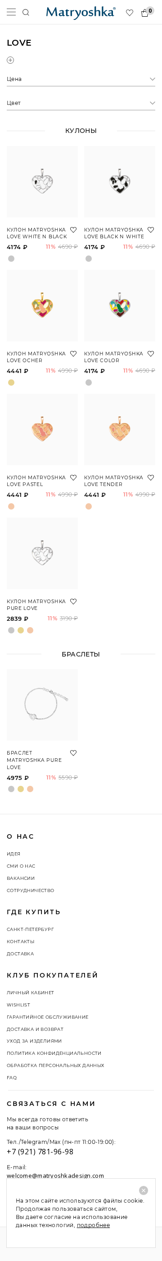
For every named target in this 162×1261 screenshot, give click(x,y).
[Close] (143, 1190)
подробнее (93, 1225)
